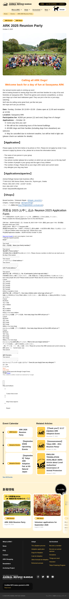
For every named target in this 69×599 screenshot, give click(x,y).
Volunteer (52, 562)
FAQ (4, 550)
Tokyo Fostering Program (57, 565)
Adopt (26, 9)
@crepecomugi (27, 203)
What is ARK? (16, 9)
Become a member (55, 545)
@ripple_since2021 (35, 200)
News (46, 9)
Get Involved (36, 9)
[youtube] (52, 577)
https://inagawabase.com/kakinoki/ (30, 205)
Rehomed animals (37, 563)
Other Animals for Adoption (39, 559)
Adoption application (38, 549)
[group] (17, 510)
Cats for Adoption (36, 556)
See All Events (7, 477)
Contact (5, 555)
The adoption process (38, 545)
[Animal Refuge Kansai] (17, 4)
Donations (52, 555)
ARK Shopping (8, 559)
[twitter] (43, 577)
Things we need (54, 558)
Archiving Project (9, 568)
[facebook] (38, 577)
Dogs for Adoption (37, 552)
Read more (7, 587)
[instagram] (48, 577)
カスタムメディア (61, 595)
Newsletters (7, 563)
